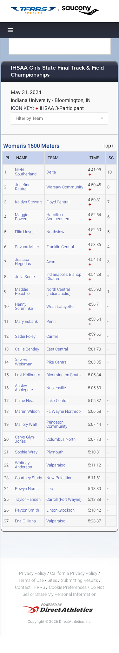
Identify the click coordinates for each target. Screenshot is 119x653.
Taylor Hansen (28, 499)
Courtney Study (28, 477)
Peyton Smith (27, 510)
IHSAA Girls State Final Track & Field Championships (57, 72)
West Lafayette (60, 306)
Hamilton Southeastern (58, 216)
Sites (52, 580)
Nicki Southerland (25, 171)
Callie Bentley (27, 349)
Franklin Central (60, 246)
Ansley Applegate (24, 387)
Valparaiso (55, 465)
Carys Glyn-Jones (25, 439)
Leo (49, 488)
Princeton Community (56, 424)
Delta (51, 172)
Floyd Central (57, 202)
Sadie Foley (25, 336)
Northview (55, 231)
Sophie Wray (26, 452)
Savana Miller (27, 246)
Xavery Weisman (23, 361)
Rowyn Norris (27, 488)
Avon (50, 261)
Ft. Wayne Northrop (63, 411)
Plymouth (54, 452)
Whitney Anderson (23, 464)
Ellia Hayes (25, 231)
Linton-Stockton (60, 510)
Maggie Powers (22, 216)
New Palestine (59, 477)
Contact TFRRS (30, 587)
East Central (57, 349)
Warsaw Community (64, 187)
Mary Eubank (26, 321)
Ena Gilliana (25, 521)
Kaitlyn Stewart (28, 202)
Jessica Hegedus (23, 261)
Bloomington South (63, 374)
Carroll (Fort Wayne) (64, 499)
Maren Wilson (27, 411)
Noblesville (56, 387)
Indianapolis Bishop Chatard (63, 276)
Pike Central (57, 362)
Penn (51, 321)
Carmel (52, 336)
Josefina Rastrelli (22, 186)
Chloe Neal (24, 400)
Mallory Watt (26, 424)
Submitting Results (79, 580)
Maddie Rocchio (22, 291)
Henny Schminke (24, 306)
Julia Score (25, 276)
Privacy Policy (32, 573)
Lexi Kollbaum (27, 374)
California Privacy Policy (73, 573)
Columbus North (61, 439)
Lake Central (57, 400)
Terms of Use (31, 580)
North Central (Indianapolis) (58, 291)
